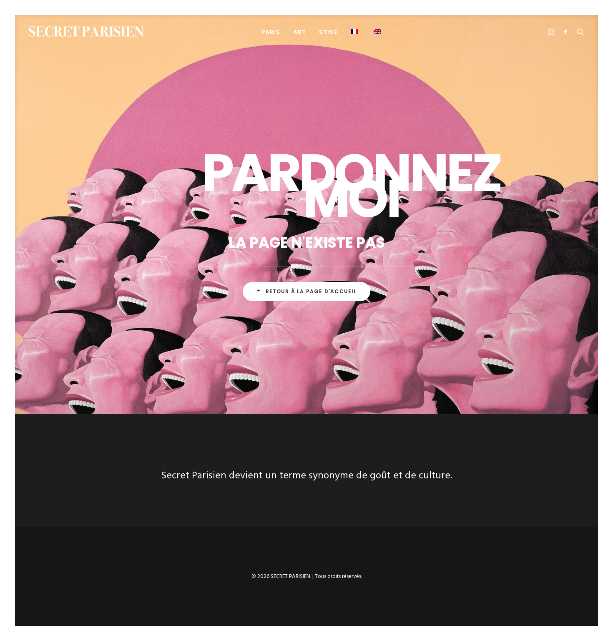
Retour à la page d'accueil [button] (311, 291)
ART (299, 32)
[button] (355, 31)
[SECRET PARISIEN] (86, 31)
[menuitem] (271, 31)
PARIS (270, 32)
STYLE (328, 32)
